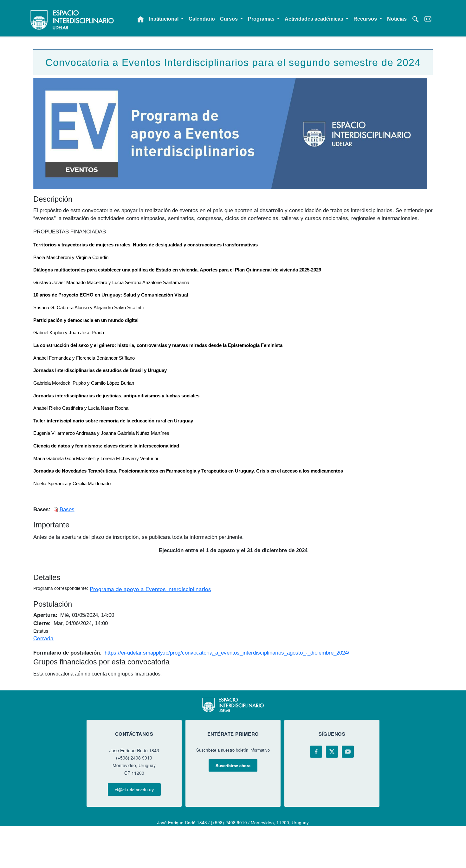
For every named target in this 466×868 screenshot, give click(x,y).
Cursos (229, 19)
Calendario (202, 19)
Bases (67, 509)
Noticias (397, 19)
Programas (262, 19)
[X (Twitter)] (332, 752)
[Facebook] (316, 752)
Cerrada (43, 638)
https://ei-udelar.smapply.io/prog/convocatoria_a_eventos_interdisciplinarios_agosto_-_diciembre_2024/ (227, 652)
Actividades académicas (315, 19)
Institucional (164, 19)
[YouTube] (348, 752)
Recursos (365, 19)
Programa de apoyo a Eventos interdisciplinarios (150, 589)
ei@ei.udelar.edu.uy (134, 789)
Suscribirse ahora (233, 765)
